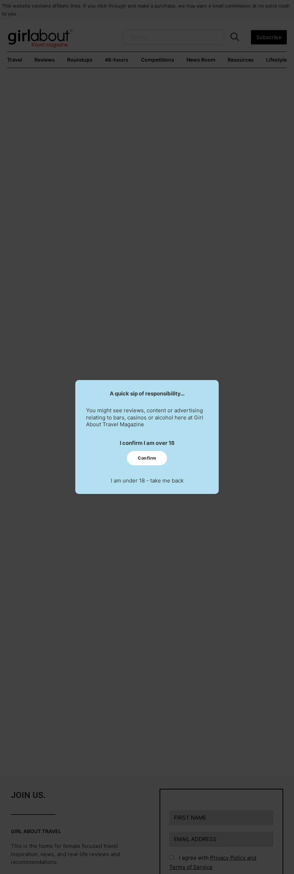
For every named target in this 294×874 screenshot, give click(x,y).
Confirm (147, 458)
